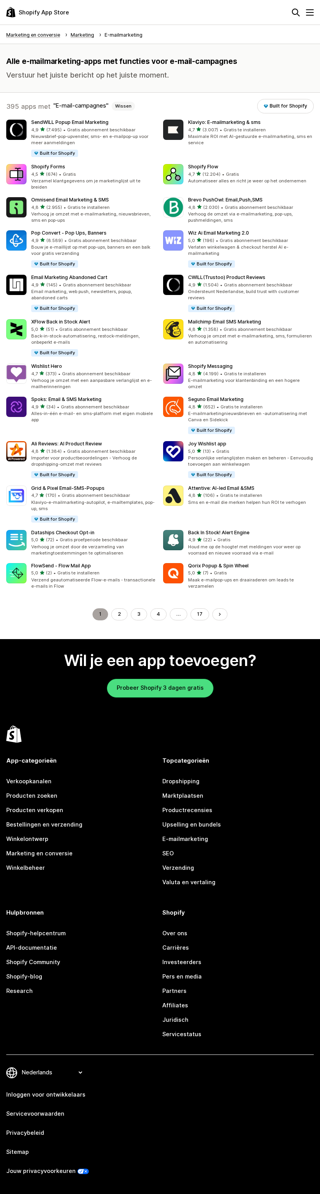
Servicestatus (181, 1034)
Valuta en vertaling (188, 882)
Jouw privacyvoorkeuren (41, 1171)
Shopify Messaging (210, 366)
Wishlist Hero (46, 366)
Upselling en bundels (191, 824)
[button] (81, 139)
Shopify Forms (48, 167)
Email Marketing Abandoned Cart (69, 277)
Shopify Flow (203, 167)
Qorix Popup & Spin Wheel (218, 566)
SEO (168, 853)
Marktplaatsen (182, 795)
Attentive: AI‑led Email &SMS (221, 488)
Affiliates (175, 1005)
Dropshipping (180, 781)
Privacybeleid (25, 1132)
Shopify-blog (24, 976)
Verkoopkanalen (29, 781)
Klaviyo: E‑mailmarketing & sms (224, 122)
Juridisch (175, 1019)
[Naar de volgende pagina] (220, 614)
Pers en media (182, 976)
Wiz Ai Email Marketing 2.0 (218, 233)
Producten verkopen (34, 810)
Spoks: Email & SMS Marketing (66, 399)
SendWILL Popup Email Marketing (69, 122)
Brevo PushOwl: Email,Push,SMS (225, 200)
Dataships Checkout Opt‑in (62, 532)
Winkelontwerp (27, 839)
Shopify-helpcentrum (36, 933)
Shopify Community (33, 962)
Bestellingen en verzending (44, 824)
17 (200, 614)
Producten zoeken (31, 795)
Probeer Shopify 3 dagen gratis (160, 687)
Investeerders (181, 962)
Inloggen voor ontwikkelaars (45, 1094)
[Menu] (310, 12)
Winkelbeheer (25, 867)
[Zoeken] (296, 12)
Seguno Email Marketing (216, 399)
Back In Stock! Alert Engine (218, 532)
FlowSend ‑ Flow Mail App (61, 566)
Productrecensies (187, 810)
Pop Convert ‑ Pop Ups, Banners (69, 233)
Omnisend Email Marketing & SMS (70, 200)
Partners (174, 990)
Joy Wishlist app (207, 444)
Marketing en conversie (39, 853)
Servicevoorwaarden (35, 1113)
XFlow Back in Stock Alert (60, 322)
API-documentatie (31, 947)
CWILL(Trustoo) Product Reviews (226, 277)
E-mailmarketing (185, 839)
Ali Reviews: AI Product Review (66, 444)
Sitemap (17, 1151)
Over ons (174, 933)
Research (19, 990)
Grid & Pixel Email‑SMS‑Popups (68, 488)
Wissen (123, 106)
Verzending (178, 867)
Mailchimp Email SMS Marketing (224, 322)
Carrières (175, 947)
